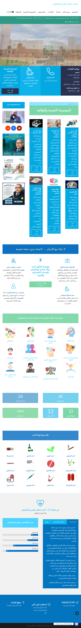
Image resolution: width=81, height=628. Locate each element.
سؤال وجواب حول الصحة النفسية (55, 191)
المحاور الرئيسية (59, 522)
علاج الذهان (10, 358)
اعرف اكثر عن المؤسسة (40, 284)
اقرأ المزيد (72, 172)
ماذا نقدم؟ (72, 522)
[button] (77, 617)
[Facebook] (13, 128)
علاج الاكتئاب (71, 341)
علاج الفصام (30, 341)
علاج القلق (10, 341)
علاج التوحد (70, 377)
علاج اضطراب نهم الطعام (30, 377)
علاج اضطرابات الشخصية (50, 379)
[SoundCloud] (7, 128)
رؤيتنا (47, 522)
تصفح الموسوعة (10, 91)
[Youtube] (19, 128)
